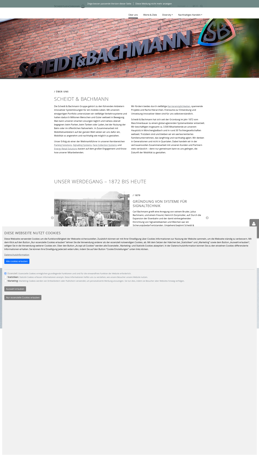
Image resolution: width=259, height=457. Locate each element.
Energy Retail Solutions (65, 148)
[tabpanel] (129, 48)
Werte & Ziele (150, 14)
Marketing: (13, 280)
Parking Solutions (63, 145)
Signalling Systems (82, 145)
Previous (52, 217)
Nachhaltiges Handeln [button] (189, 14)
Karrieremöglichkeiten (179, 106)
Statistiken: (13, 277)
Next (207, 217)
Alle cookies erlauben (17, 261)
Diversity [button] (166, 14)
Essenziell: (13, 273)
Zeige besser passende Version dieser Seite (109, 3)
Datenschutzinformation (16, 254)
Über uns (133, 14)
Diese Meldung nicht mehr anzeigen (153, 3)
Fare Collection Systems (105, 145)
